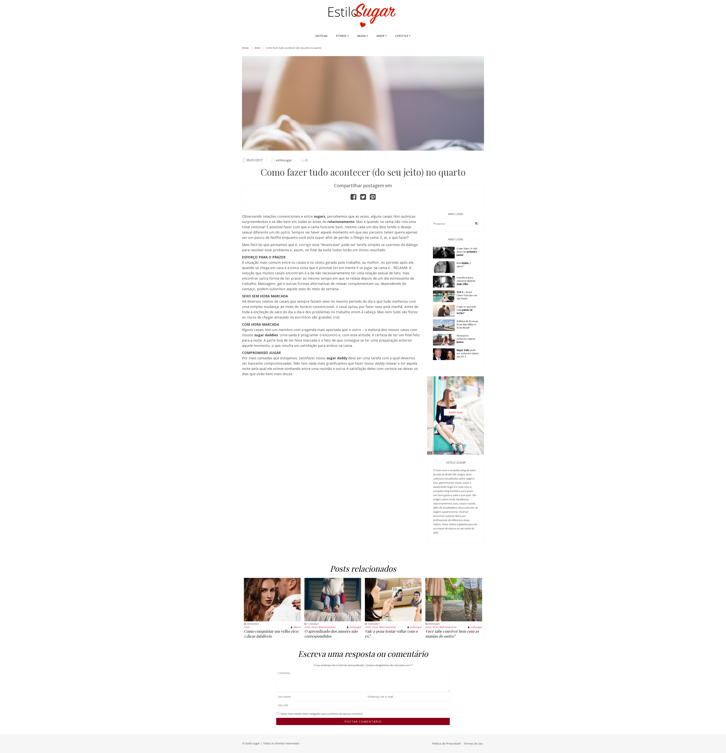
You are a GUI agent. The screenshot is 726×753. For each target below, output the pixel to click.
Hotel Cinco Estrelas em (467, 295)
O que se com (466, 310)
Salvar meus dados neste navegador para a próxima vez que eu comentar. (321, 713)
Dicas (314, 627)
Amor (380, 36)
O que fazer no (467, 251)
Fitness (341, 36)
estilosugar (284, 160)
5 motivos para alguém (466, 280)
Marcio (297, 627)
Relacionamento (326, 627)
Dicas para (466, 338)
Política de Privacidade (446, 743)
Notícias (321, 36)
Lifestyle (401, 36)
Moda (361, 36)
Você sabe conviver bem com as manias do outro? (452, 634)
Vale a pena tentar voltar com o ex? (391, 634)
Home (245, 47)
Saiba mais (456, 412)
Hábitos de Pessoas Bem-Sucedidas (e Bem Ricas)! (467, 324)
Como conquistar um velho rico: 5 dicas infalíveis (271, 634)
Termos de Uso (473, 743)
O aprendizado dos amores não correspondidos (331, 634)
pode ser (467, 353)
